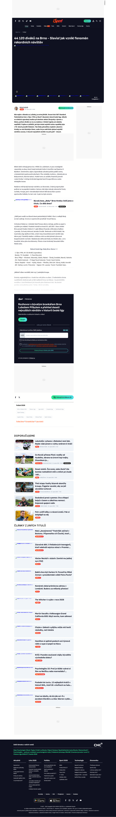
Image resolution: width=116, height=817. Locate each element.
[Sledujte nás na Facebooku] (15, 21)
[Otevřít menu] (100, 21)
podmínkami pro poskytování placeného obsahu (41, 344)
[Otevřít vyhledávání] (96, 21)
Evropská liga (29, 421)
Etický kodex (68, 812)
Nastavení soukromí (93, 810)
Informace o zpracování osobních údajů (73, 810)
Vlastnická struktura (33, 812)
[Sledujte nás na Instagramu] (19, 21)
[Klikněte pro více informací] (17, 92)
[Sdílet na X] (19, 397)
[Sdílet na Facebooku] (15, 397)
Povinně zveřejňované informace (79, 812)
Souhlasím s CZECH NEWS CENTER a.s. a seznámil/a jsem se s (44, 345)
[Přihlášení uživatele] (93, 21)
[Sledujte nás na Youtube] (30, 21)
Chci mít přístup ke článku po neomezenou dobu (34, 340)
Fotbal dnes (20, 421)
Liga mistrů (39, 421)
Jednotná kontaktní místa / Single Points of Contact (51, 812)
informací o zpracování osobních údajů (46, 346)
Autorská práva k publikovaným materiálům (27, 810)
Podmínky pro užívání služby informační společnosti (51, 810)
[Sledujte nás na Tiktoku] (26, 21)
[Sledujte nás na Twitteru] (23, 21)
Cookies (86, 810)
